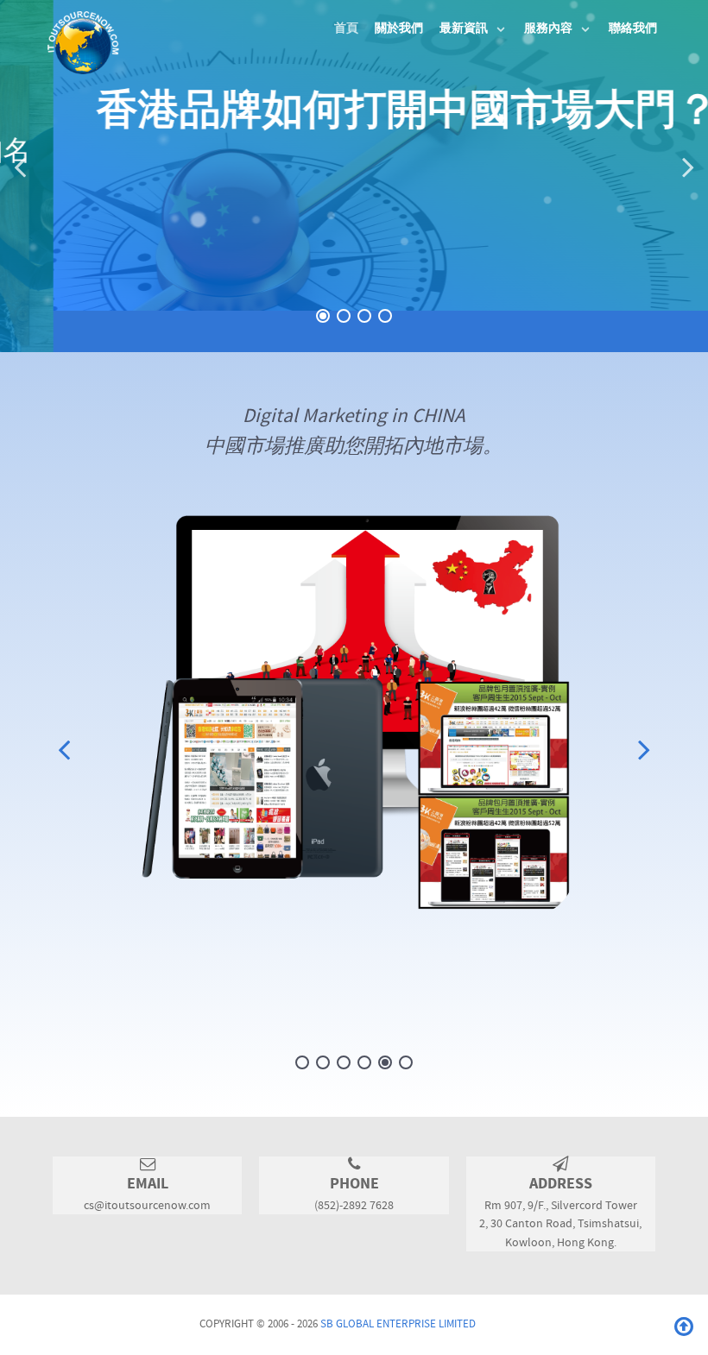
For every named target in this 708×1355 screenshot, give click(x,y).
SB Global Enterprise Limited (398, 1324)
